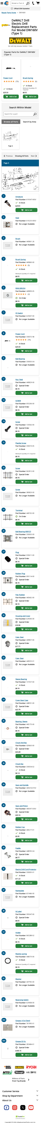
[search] (27, 3)
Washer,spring (21, 954)
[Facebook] (6, 1107)
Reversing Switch (21, 1000)
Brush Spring (28, 78)
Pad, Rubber (20, 595)
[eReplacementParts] (6, 3)
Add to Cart (13, 96)
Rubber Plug (20, 573)
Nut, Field (19, 379)
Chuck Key (19, 764)
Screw (17, 422)
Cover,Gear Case (21, 700)
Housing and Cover (22, 616)
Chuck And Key (21, 743)
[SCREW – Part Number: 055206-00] (8, 408)
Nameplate (19, 891)
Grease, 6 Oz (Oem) (22, 1021)
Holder (18, 933)
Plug (17, 552)
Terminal (18, 510)
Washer (18, 979)
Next (33, 156)
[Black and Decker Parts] (8, 1067)
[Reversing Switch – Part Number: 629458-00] (8, 1007)
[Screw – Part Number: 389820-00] (8, 496)
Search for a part (11, 114)
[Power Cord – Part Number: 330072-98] (11, 68)
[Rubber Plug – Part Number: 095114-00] (8, 580)
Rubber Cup (20, 827)
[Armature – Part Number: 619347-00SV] (8, 203)
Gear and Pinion (21, 806)
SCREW (18, 401)
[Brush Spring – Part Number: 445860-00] (30, 68)
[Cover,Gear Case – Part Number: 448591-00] (8, 707)
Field (17, 218)
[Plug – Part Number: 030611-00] (8, 559)
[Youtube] (31, 1107)
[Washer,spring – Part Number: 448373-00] (8, 963)
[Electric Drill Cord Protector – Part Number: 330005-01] (8, 876)
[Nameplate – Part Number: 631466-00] (8, 897)
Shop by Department (12, 1095)
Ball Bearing (20, 359)
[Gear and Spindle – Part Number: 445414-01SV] (8, 792)
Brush (17, 239)
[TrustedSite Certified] (20, 1117)
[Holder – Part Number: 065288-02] (8, 939)
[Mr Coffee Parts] (31, 1072)
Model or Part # (18, 3)
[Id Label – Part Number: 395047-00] (8, 918)
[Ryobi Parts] (31, 1067)
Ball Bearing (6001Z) (23, 531)
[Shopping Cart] (38, 3)
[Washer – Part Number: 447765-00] (8, 986)
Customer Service (10, 1091)
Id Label (18, 911)
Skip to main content (20, 15)
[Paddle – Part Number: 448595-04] (8, 855)
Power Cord (7, 78)
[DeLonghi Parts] (19, 1072)
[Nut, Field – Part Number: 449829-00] (8, 386)
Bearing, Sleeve (21, 721)
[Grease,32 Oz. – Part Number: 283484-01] (8, 1048)
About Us (6, 1100)
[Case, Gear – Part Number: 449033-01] (8, 665)
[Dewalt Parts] (19, 1067)
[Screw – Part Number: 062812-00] (8, 475)
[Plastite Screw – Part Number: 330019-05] (8, 452)
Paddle (18, 848)
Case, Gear (19, 637)
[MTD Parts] (8, 1072)
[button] (2, 3)
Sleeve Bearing (21, 679)
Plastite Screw (20, 443)
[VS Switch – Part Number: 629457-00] (8, 320)
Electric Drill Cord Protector (25, 869)
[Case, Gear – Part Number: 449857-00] (8, 644)
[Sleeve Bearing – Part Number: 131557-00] (8, 686)
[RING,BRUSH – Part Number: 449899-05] (8, 297)
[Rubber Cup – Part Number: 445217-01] (8, 834)
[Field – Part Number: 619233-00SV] (8, 225)
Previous (9, 156)
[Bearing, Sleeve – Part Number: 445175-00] (8, 728)
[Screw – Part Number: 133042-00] (8, 429)
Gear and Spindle (21, 785)
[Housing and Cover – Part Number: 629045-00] (8, 623)
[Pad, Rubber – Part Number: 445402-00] (8, 602)
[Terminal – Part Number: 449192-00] (8, 517)
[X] (22, 1107)
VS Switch (19, 313)
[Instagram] (14, 1107)
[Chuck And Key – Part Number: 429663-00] (8, 750)
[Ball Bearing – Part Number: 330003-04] (8, 366)
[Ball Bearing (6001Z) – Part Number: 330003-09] (8, 538)
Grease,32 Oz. (20, 1041)
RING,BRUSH (20, 288)
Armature (19, 197)
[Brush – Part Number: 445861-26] (8, 245)
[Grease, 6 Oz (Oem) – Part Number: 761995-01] (8, 1027)
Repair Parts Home (9, 13)
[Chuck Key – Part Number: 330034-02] (8, 771)
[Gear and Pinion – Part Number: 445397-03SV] (8, 813)
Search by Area (29, 122)
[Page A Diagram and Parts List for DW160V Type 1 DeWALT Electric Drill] (20, 178)
